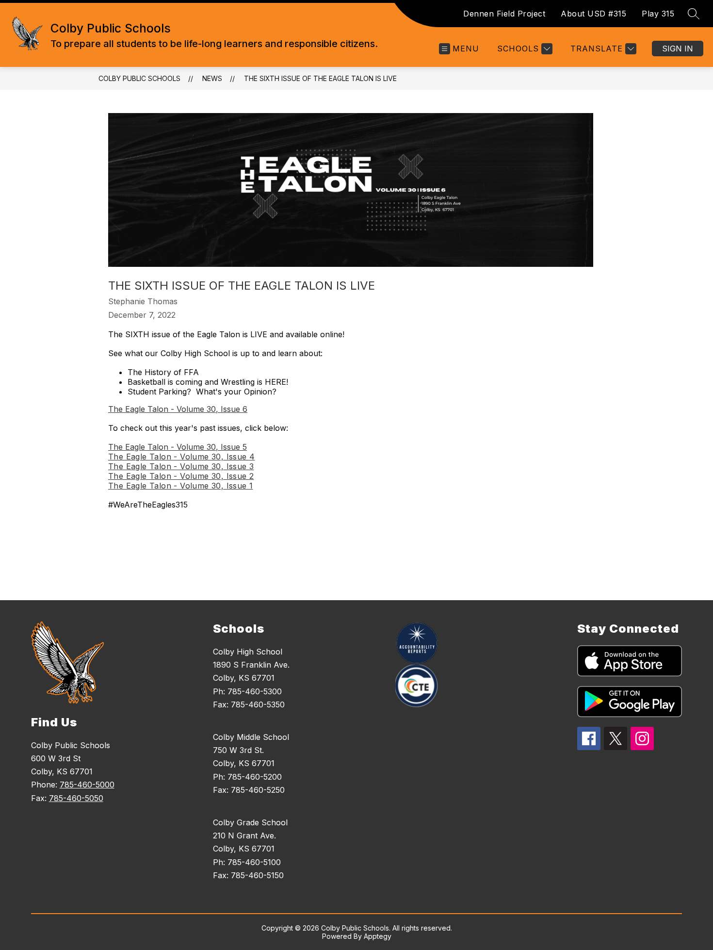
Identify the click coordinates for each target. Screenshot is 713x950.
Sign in (677, 48)
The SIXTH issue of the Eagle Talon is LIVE (320, 78)
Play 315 (658, 13)
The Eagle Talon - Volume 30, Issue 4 (181, 456)
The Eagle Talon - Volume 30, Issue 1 (180, 486)
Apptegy (377, 936)
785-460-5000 (87, 784)
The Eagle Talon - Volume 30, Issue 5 (177, 447)
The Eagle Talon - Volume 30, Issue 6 (177, 409)
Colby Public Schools (139, 78)
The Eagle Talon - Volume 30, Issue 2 (181, 476)
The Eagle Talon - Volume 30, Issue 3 (181, 466)
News (212, 78)
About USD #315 (593, 13)
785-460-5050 (76, 798)
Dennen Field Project (504, 13)
